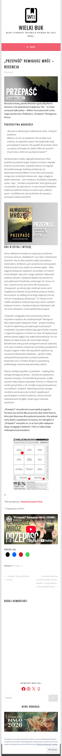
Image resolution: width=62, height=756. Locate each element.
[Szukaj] (53, 698)
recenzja (16, 566)
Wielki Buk (31, 27)
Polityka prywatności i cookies (47, 744)
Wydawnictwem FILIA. (32, 502)
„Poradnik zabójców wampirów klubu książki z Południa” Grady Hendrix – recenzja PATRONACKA (47, 581)
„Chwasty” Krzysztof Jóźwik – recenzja (16, 578)
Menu (32, 47)
